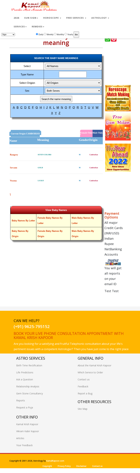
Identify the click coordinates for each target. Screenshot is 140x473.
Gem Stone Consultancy (29, 393)
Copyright (47, 466)
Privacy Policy (64, 466)
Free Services (75, 17)
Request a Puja (24, 407)
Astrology (99, 17)
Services (19, 26)
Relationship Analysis (27, 386)
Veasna (13, 180)
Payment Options (111, 215)
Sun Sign (30, 17)
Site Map (82, 408)
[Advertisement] (122, 64)
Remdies (37, 26)
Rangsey (14, 154)
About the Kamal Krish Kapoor (94, 365)
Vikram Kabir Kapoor (27, 431)
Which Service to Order (90, 372)
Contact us (84, 379)
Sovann (13, 167)
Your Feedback (24, 445)
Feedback (83, 386)
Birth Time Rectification (29, 365)
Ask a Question (24, 379)
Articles (20, 438)
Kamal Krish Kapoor (27, 424)
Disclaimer (81, 466)
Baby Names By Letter (23, 220)
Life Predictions (24, 372)
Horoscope (51, 17)
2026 (16, 17)
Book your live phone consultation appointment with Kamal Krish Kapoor (69, 335)
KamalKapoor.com (55, 460)
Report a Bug (85, 393)
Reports (20, 400)
